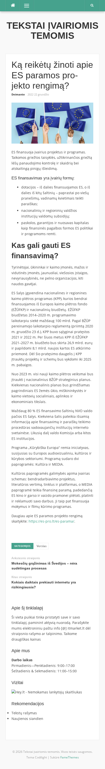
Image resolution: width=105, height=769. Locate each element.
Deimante (18, 94)
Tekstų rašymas (24, 713)
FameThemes (69, 757)
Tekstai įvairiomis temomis (52, 30)
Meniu (25, 5)
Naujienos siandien (27, 718)
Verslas (42, 546)
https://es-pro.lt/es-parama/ (51, 521)
